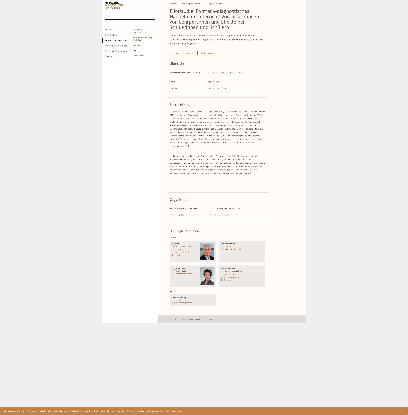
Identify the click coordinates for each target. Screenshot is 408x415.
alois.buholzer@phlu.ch (182, 253)
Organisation (190, 53)
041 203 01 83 (229, 275)
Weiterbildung (111, 35)
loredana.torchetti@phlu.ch (184, 274)
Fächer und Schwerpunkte (116, 51)
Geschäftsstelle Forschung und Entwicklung (144, 38)
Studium (108, 29)
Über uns (109, 56)
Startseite (173, 4)
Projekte (136, 50)
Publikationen (138, 45)
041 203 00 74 (179, 250)
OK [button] (402, 411)
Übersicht (175, 53)
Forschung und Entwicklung (117, 40)
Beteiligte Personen (208, 53)
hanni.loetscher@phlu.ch (232, 249)
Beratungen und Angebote (116, 46)
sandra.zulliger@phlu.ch (232, 277)
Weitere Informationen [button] (174, 411)
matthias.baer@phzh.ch (183, 303)
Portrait (177, 255)
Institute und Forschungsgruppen (140, 31)
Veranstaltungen (139, 55)
